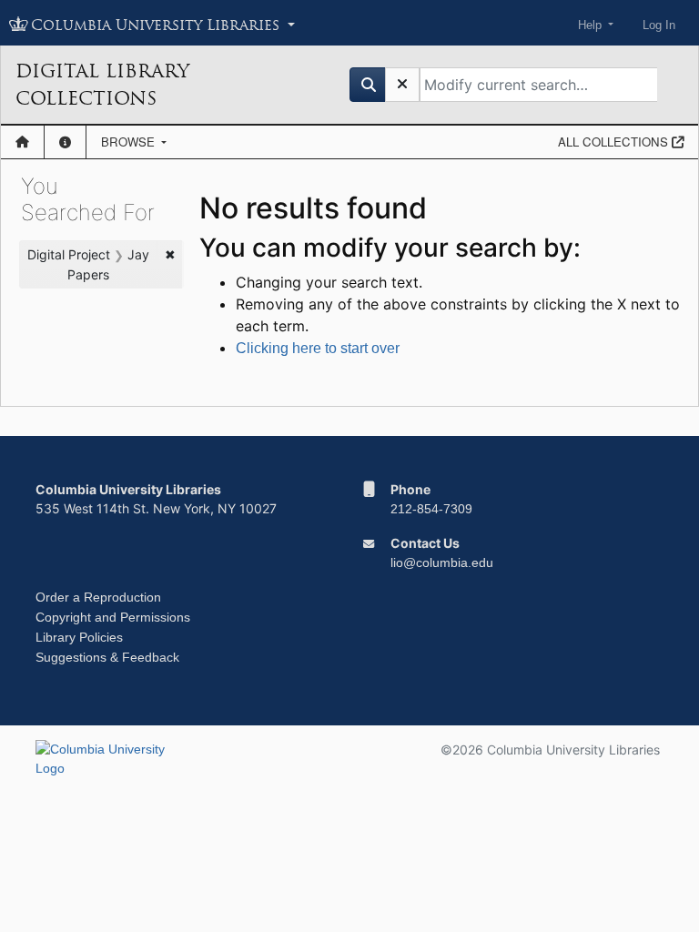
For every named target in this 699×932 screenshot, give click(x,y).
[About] (65, 142)
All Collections (615, 141)
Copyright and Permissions (112, 617)
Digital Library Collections (102, 84)
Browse (129, 141)
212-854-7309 (431, 508)
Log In (659, 25)
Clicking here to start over (318, 348)
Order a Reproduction (98, 597)
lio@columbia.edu (441, 562)
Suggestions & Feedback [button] (107, 657)
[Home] (22, 142)
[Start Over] (402, 84)
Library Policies (79, 637)
